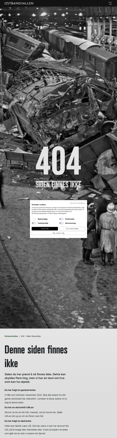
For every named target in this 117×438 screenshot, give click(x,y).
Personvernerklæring (77, 203)
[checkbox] (34, 219)
